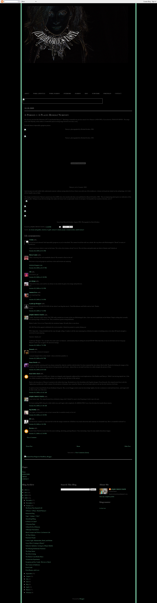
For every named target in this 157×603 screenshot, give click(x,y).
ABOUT (27, 93)
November (29, 503)
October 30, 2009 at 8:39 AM (37, 369)
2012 (26, 490)
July (27, 579)
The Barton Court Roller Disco (34, 556)
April (27, 587)
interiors (44, 230)
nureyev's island (56, 230)
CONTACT (118, 93)
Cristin (31, 240)
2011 (26, 492)
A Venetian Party (30, 524)
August (28, 576)
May (27, 584)
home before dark (34, 373)
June (27, 581)
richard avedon (70, 230)
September (29, 573)
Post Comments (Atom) (82, 452)
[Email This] (64, 227)
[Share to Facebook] (70, 227)
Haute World (33, 362)
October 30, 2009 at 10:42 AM (38, 392)
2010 (26, 495)
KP (30, 419)
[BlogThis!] (66, 227)
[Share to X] (68, 227)
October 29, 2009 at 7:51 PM (37, 345)
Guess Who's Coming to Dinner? (35, 543)
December (29, 500)
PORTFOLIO (107, 93)
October (28, 505)
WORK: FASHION (54, 93)
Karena (31, 428)
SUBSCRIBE (96, 93)
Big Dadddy (32, 409)
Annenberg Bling (31, 519)
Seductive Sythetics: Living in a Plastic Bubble (39, 546)
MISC (86, 93)
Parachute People (31, 538)
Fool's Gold (29, 567)
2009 (26, 498)
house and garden (36, 230)
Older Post (128, 446)
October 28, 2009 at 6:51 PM (37, 251)
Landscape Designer (35, 303)
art (29, 230)
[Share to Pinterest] (72, 227)
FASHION (78, 93)
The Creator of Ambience (33, 565)
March (28, 590)
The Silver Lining (31, 554)
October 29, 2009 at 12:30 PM (38, 277)
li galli (49, 230)
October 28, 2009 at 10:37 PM (38, 268)
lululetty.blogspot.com (35, 265)
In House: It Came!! (31, 521)
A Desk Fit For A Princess (33, 527)
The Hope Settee (30, 551)
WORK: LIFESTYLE (39, 93)
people (64, 230)
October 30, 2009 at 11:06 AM (38, 405)
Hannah (31, 349)
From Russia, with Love (32, 570)
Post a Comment (31, 437)
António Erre (33, 292)
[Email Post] (59, 227)
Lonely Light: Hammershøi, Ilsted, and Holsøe (39, 540)
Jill (30, 272)
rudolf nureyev (80, 230)
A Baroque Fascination (32, 529)
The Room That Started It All (34, 508)
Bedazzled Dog (30, 513)
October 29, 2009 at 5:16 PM (37, 299)
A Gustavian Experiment (33, 559)
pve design (32, 281)
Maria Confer (33, 255)
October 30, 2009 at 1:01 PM (37, 424)
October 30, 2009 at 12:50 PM (38, 415)
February (29, 592)
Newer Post (29, 446)
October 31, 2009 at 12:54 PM (38, 433)
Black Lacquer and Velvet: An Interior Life (38, 532)
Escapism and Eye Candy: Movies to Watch (38, 562)
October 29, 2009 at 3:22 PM (37, 288)
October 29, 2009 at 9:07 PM (37, 358)
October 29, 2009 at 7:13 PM (37, 311)
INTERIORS (67, 93)
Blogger (82, 599)
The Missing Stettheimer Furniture (35, 548)
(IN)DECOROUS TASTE (36, 315)
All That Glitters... (31, 535)
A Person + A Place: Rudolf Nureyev (46, 115)
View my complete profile (106, 496)
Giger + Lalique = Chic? (33, 516)
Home (78, 446)
